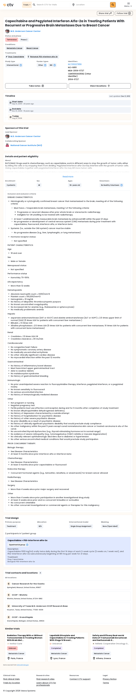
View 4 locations (98, 86)
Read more (68, 176)
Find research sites (45, 679)
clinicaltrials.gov (23, 665)
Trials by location (11, 683)
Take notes (34, 86)
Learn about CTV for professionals (46, 684)
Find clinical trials (11, 679)
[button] (14, 48)
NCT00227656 (75, 64)
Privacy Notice (109, 679)
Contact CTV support (80, 679)
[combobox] (52, 4)
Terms (106, 683)
